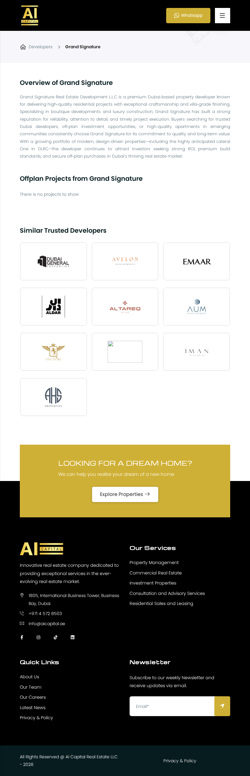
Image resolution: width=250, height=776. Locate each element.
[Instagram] (38, 637)
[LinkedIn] (72, 637)
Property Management (154, 562)
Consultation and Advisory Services (167, 593)
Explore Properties (122, 494)
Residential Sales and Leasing (161, 603)
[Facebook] (22, 637)
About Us (29, 677)
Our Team (30, 687)
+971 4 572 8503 (45, 613)
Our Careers (33, 697)
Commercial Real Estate (156, 573)
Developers (40, 47)
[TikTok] (55, 637)
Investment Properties (153, 583)
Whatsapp (191, 15)
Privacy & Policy (36, 718)
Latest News (32, 708)
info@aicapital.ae (47, 624)
